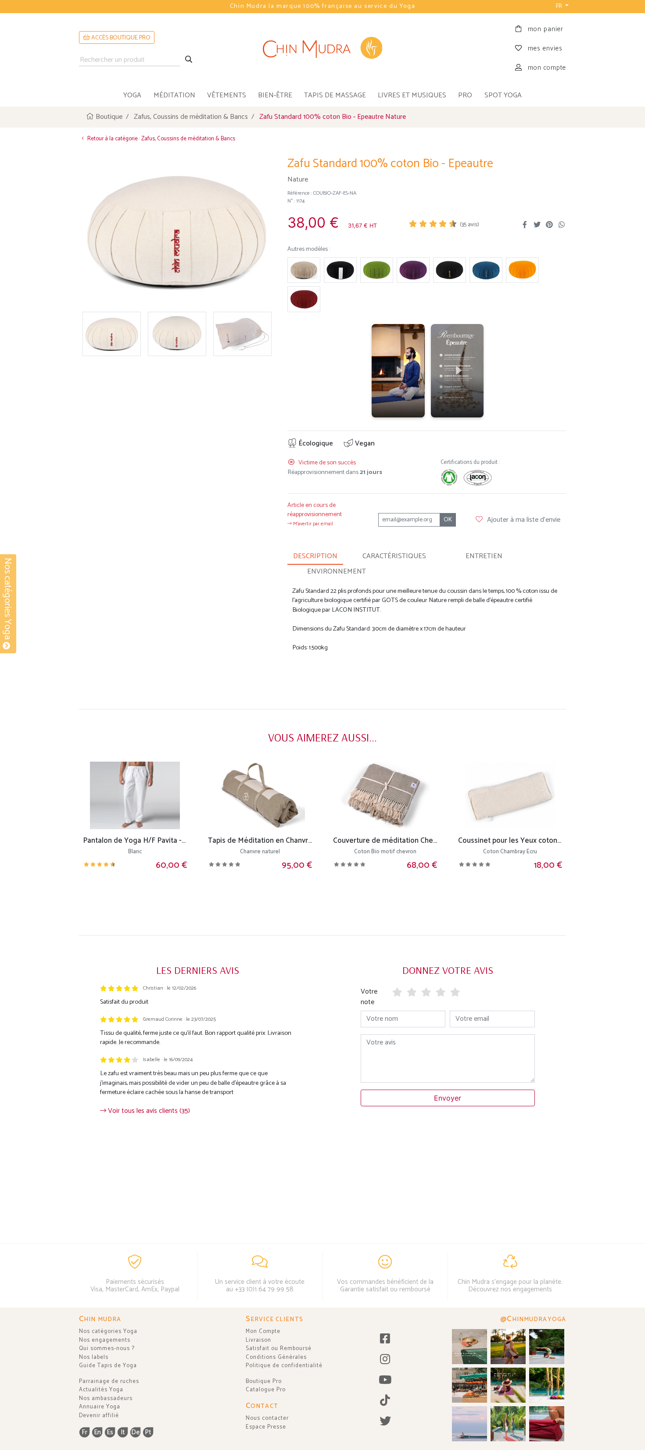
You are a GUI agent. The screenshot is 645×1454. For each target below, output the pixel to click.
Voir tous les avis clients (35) (148, 1111)
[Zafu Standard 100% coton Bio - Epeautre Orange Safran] (522, 270)
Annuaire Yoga (99, 1406)
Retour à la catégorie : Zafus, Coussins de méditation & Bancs (160, 138)
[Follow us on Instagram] (385, 1359)
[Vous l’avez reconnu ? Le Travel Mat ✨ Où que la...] (508, 1423)
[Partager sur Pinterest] (549, 225)
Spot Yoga (503, 95)
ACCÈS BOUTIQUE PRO (120, 38)
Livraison (258, 1340)
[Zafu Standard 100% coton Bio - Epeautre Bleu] (485, 270)
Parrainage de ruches (109, 1381)
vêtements (226, 95)
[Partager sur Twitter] (537, 225)
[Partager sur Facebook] (524, 225)
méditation (174, 95)
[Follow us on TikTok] (385, 1401)
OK (448, 520)
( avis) (469, 224)
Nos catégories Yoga (108, 1331)
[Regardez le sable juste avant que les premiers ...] (469, 1423)
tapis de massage (335, 95)
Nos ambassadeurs (106, 1398)
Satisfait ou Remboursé (279, 1348)
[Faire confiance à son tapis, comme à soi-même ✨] (546, 1346)
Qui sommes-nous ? (107, 1348)
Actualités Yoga (101, 1389)
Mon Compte (263, 1331)
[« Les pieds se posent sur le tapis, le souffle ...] (508, 1385)
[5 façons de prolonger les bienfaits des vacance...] (469, 1346)
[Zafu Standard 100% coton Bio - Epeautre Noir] (449, 270)
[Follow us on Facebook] (385, 1339)
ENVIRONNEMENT (336, 571)
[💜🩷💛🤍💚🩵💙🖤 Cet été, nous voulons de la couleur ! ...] (546, 1385)
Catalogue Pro (266, 1389)
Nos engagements (104, 1340)
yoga (132, 95)
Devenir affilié (99, 1415)
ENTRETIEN (484, 556)
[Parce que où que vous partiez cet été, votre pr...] (546, 1423)
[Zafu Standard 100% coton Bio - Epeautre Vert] (376, 270)
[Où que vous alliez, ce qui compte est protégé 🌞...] (508, 1346)
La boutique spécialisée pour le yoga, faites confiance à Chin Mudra (322, 6)
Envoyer (447, 1098)
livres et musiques (412, 95)
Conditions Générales (276, 1357)
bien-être (275, 95)
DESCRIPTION (315, 556)
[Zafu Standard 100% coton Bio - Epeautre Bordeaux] (303, 299)
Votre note (369, 997)
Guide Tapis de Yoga (108, 1365)
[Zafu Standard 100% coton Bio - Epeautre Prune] (413, 270)
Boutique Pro (264, 1381)
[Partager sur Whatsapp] (561, 225)
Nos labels (93, 1357)
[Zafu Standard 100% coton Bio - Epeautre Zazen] (340, 270)
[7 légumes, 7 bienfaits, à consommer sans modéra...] (469, 1385)
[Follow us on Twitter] (385, 1421)
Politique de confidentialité (284, 1365)
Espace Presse (266, 1427)
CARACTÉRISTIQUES (394, 556)
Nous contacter (267, 1418)
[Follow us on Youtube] (385, 1380)
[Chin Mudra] (322, 49)
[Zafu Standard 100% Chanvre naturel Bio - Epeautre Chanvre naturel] (303, 270)
